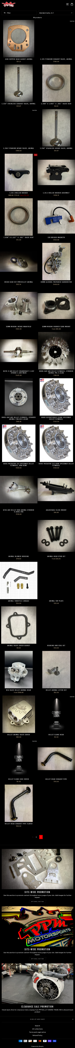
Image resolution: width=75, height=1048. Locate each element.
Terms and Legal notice (37, 1032)
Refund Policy (37, 1035)
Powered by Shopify (37, 1046)
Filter (9, 13)
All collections (37, 1029)
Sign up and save (37, 1019)
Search (37, 1026)
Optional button (37, 901)
